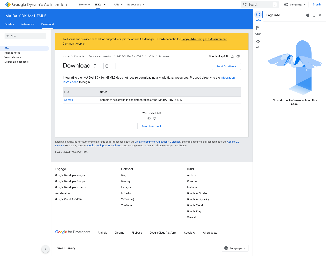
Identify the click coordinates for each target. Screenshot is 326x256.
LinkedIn (126, 193)
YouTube (126, 205)
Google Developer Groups (70, 181)
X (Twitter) (127, 199)
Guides (9, 24)
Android (192, 175)
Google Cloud (195, 205)
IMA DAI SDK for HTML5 (25, 16)
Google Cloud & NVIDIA (68, 199)
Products (79, 56)
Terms (59, 248)
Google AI (189, 232)
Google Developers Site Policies (103, 145)
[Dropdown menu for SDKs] (105, 4)
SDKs (98, 4)
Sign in (317, 4)
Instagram (127, 187)
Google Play (194, 211)
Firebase (192, 187)
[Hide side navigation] (45, 249)
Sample (69, 99)
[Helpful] (232, 56)
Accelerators (63, 193)
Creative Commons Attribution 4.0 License (157, 141)
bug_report (308, 15)
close (320, 15)
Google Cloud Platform (163, 232)
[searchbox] (25, 36)
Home (83, 4)
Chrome (192, 181)
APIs (116, 4)
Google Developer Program (71, 175)
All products (210, 232)
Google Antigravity (198, 199)
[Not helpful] (238, 56)
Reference (28, 24)
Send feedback (226, 66)
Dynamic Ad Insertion (47, 4)
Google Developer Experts (70, 187)
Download (47, 24)
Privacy (71, 248)
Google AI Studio (197, 193)
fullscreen (314, 15)
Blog (123, 175)
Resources (134, 4)
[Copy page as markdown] (107, 66)
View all (191, 217)
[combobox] (260, 4)
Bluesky (125, 181)
